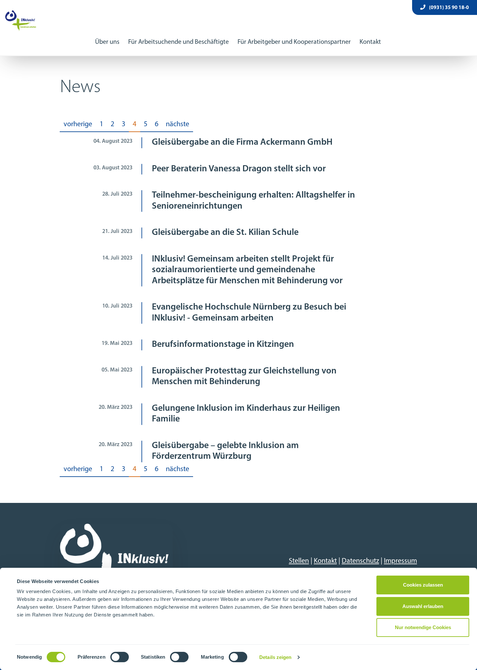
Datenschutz (360, 561)
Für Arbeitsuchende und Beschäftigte (178, 42)
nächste (177, 124)
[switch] (119, 657)
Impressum (400, 561)
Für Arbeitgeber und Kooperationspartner (294, 42)
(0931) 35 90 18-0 (448, 7)
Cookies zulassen (423, 585)
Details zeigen (275, 657)
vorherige (78, 124)
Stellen (299, 561)
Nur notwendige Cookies (423, 627)
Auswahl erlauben (422, 606)
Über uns (107, 42)
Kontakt (370, 42)
